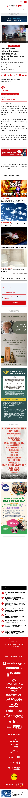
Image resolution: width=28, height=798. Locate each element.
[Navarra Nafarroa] (14, 768)
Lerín (18, 79)
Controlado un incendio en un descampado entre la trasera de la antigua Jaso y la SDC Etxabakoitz (13, 599)
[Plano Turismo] (14, 751)
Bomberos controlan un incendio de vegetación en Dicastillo (13, 621)
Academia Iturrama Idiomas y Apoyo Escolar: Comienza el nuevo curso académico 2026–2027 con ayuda (13, 633)
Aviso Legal (8, 644)
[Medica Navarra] (14, 740)
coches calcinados (6, 81)
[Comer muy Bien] (14, 746)
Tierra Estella (12, 9)
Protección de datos (14, 646)
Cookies (14, 644)
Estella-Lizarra (4, 9)
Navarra (19, 9)
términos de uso (13, 296)
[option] (14, 6)
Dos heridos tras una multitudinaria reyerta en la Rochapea (13, 593)
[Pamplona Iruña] (14, 763)
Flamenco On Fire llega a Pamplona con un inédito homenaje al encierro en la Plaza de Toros (13, 610)
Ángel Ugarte (5, 90)
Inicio (6, 639)
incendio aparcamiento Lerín (8, 79)
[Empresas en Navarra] (14, 734)
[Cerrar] (27, 789)
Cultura (24, 9)
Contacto (21, 639)
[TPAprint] (14, 757)
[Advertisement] (14, 559)
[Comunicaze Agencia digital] (14, 650)
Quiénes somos (13, 639)
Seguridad (20, 644)
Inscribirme (14, 302)
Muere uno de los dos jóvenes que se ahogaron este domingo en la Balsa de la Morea (14, 604)
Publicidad (14, 641)
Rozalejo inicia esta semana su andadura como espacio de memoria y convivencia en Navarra (14, 616)
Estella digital (14, 45)
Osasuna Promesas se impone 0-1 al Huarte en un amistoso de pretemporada (14, 627)
